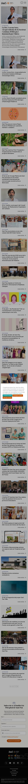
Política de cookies (17, 393)
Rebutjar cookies (7, 397)
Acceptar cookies (7, 395)
